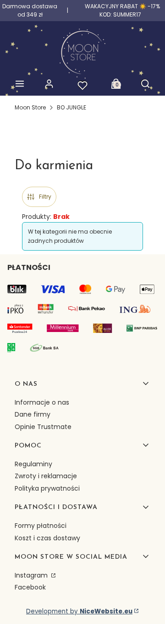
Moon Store (30, 107)
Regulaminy (33, 464)
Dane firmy (32, 414)
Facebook (30, 587)
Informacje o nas (42, 402)
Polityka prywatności (47, 488)
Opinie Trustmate (43, 426)
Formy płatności (40, 525)
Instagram (32, 575)
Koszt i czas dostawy (47, 538)
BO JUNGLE (71, 107)
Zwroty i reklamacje (46, 476)
